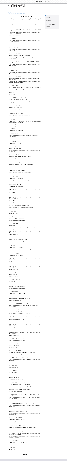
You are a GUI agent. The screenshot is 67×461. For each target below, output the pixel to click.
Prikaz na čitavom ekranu (49, 27)
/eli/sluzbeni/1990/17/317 (51, 24)
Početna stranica (47, 1)
